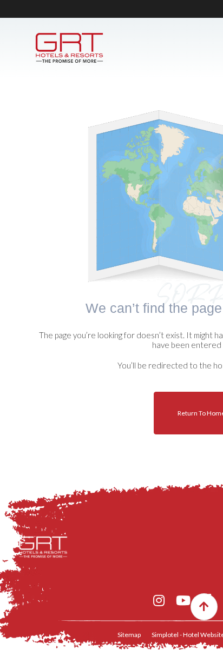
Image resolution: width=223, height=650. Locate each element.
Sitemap (129, 635)
